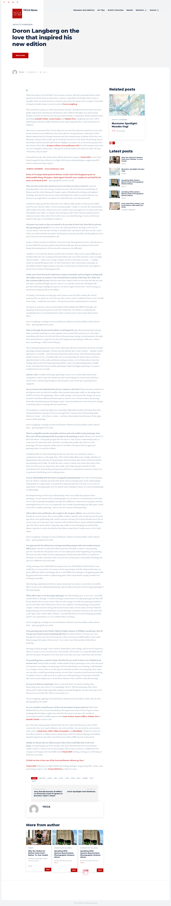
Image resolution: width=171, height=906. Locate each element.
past (79, 778)
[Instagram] (8, 2)
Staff (113, 131)
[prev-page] (110, 143)
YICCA (21, 72)
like (55, 778)
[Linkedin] (13, 2)
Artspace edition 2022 (63, 145)
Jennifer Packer (41, 119)
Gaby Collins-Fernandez (58, 731)
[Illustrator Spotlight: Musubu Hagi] (127, 105)
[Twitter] (17, 2)
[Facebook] (4, 2)
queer (85, 778)
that (91, 778)
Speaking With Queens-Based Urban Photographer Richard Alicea (64, 854)
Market (31, 848)
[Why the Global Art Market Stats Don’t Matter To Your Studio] (38, 837)
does (50, 778)
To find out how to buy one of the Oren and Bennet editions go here (55, 760)
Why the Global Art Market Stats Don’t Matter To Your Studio (38, 853)
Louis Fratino (55, 119)
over (73, 778)
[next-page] (113, 143)
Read (48, 869)
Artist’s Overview (23, 25)
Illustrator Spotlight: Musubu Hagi (132, 170)
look (61, 778)
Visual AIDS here (55, 769)
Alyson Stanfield (128, 210)
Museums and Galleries (62, 848)
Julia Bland (77, 731)
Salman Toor (70, 119)
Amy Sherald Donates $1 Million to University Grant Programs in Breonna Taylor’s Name (48, 794)
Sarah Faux (42, 731)
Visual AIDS (86, 157)
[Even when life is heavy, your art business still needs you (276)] (114, 206)
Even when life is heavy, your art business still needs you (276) (132, 205)
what (34, 781)
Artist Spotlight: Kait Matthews (81, 792)
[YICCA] (15, 72)
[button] (154, 10)
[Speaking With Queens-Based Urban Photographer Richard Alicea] (64, 837)
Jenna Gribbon (81, 716)
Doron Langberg (70, 104)
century (42, 778)
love (67, 778)
